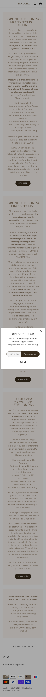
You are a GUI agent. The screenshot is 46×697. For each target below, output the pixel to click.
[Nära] (41, 331)
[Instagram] (21, 362)
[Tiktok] (25, 362)
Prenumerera (30, 354)
